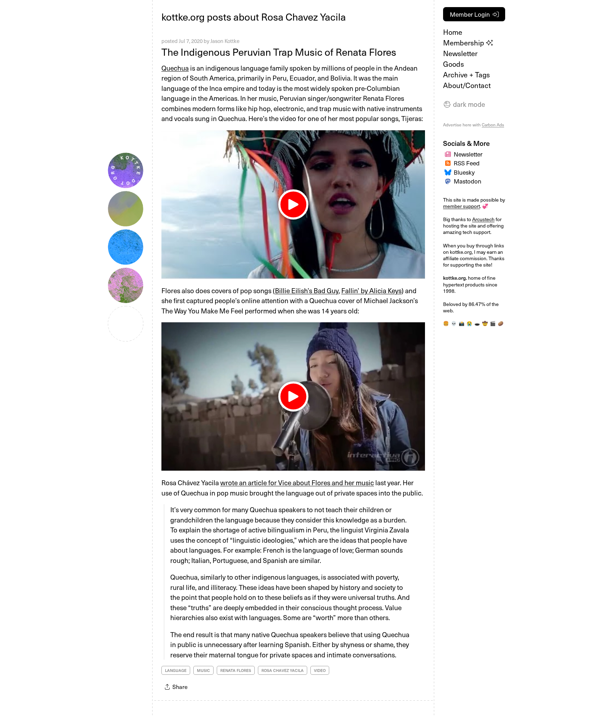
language (176, 670)
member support (461, 206)
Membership (464, 43)
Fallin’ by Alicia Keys (371, 290)
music (203, 670)
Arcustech (483, 219)
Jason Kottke (224, 40)
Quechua (175, 67)
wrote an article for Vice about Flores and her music (297, 482)
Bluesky (464, 172)
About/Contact (467, 85)
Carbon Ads (493, 124)
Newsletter (460, 53)
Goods (453, 64)
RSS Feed (467, 163)
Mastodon (467, 181)
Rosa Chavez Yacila (282, 670)
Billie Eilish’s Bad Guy (306, 290)
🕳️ (477, 323)
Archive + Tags (466, 75)
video (320, 670)
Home (452, 32)
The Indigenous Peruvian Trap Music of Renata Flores (278, 52)
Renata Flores (235, 670)
